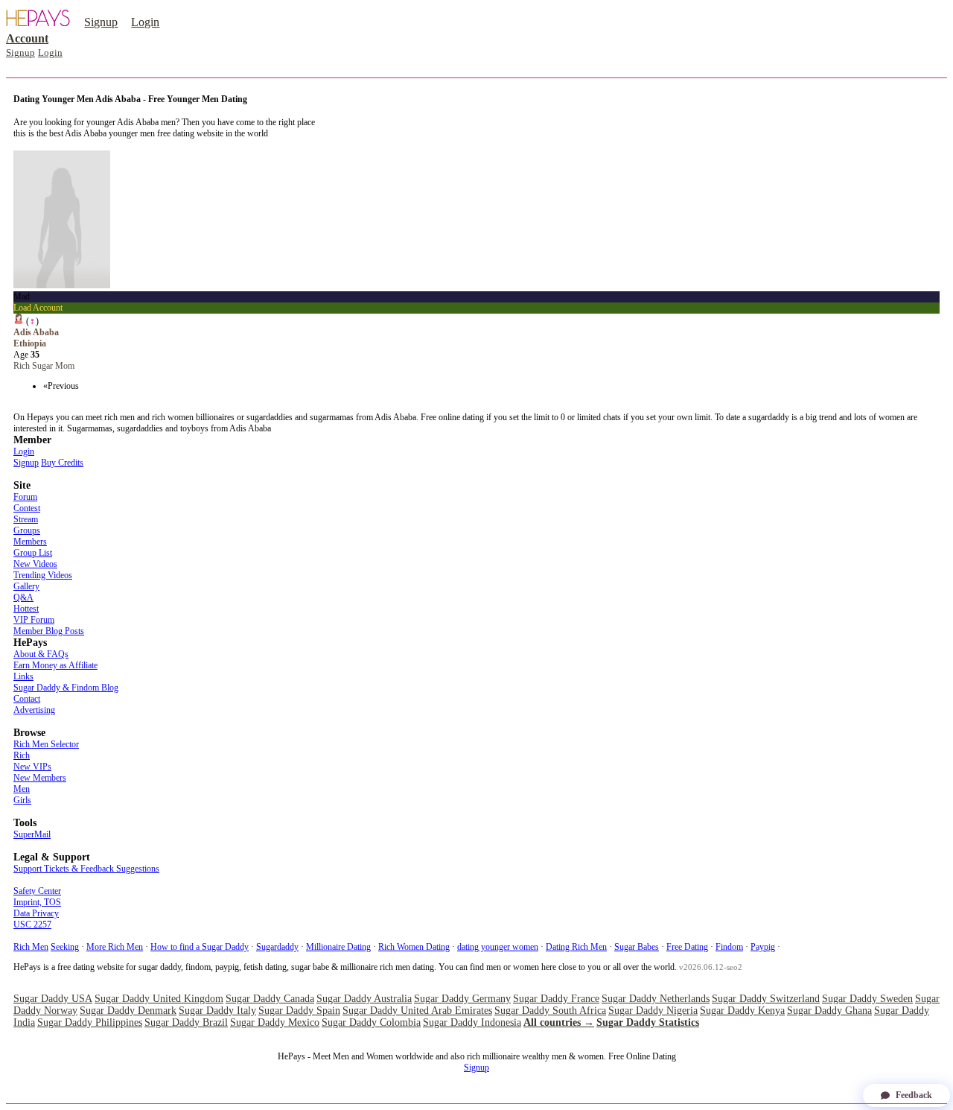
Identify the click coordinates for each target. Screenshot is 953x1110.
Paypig (762, 947)
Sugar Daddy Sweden (867, 998)
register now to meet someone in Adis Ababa (91, 144)
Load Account (38, 307)
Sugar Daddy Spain (299, 1010)
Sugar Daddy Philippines (89, 1022)
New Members (39, 778)
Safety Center (37, 891)
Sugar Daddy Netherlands (656, 998)
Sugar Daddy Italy (217, 1010)
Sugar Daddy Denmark (128, 1010)
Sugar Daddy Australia (364, 998)
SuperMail (32, 834)
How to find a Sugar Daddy (199, 947)
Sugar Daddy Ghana (829, 1010)
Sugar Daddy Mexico (274, 1022)
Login (145, 22)
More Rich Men (114, 947)
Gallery (26, 586)
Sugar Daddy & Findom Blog (65, 687)
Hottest (26, 608)
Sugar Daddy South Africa (550, 1010)
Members (30, 541)
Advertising (34, 710)
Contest (26, 508)
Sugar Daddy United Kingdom (159, 998)
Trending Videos (42, 575)
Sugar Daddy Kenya (742, 1010)
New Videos (35, 564)
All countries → (558, 1022)
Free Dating (687, 947)
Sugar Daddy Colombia (371, 1022)
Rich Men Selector (46, 744)
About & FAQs (40, 654)
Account (27, 38)
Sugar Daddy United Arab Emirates (417, 1010)
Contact (26, 699)
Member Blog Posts (48, 631)
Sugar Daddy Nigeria (653, 1010)
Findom (729, 947)
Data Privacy (36, 913)
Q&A (23, 597)
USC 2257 (32, 924)
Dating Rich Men (576, 947)
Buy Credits (62, 462)
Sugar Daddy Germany (462, 998)
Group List (32, 553)
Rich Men (30, 947)
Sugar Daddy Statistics (647, 1022)
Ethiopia (29, 343)
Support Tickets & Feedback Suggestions (86, 868)
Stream (25, 519)
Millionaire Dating (338, 947)
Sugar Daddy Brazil (186, 1022)
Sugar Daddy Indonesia (472, 1022)
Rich (21, 755)
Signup (101, 22)
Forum (25, 497)
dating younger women (497, 947)
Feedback (914, 1095)
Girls (22, 800)
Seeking (65, 947)
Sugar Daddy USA (52, 998)
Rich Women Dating (414, 947)
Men (21, 789)
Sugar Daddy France (556, 998)
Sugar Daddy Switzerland (766, 998)
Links (23, 676)
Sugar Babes (636, 947)
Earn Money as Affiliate (55, 665)
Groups (26, 530)
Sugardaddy (277, 947)
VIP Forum (33, 620)
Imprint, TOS (37, 902)
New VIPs (32, 766)
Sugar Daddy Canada (270, 998)
